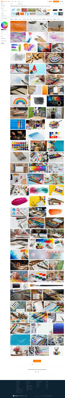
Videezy (17, 385)
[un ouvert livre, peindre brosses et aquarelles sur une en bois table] (55, 233)
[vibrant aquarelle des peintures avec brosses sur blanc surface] (44, 244)
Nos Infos (38, 385)
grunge (34, 19)
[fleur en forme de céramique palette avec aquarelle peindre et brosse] (54, 124)
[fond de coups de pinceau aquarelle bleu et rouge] (58, 328)
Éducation (18, 387)
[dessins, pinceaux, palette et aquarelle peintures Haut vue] (18, 223)
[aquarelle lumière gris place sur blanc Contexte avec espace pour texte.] (17, 58)
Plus (22, 1)
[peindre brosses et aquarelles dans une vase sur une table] (38, 233)
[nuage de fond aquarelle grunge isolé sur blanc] (38, 101)
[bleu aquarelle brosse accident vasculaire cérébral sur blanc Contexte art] (35, 135)
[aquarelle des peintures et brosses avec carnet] (37, 201)
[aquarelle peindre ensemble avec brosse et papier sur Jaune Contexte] (56, 190)
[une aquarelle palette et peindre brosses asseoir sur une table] (58, 47)
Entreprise (18, 386)
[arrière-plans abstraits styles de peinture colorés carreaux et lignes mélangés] (44, 90)
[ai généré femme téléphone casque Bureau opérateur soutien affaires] (44, 47)
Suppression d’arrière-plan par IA (20, 391)
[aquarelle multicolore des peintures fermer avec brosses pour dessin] (37, 276)
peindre (31, 19)
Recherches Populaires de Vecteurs (29, 386)
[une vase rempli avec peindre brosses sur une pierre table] (56, 26)
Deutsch (47, 386)
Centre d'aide (38, 383)
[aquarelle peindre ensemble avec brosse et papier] (56, 157)
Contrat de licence (29, 383)
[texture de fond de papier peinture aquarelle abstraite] (56, 37)
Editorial (19, 1)
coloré (58, 19)
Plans (48, 1)
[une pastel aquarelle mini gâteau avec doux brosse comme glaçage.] (55, 69)
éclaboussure (44, 19)
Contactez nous (38, 384)
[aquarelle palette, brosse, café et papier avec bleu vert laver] (59, 244)
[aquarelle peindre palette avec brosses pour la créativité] (36, 223)
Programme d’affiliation (29, 385)
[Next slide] (63, 19)
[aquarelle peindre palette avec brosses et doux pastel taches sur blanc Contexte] (26, 286)
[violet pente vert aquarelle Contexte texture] (18, 37)
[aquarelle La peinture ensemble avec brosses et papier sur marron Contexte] (19, 168)
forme (61, 19)
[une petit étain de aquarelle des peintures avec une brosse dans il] (54, 223)
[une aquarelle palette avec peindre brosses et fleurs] (54, 58)
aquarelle (24, 19)
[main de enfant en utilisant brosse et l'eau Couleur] (19, 113)
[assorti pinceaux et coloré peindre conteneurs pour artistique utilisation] (57, 351)
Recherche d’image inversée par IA (20, 389)
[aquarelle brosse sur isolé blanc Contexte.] (46, 286)
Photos (12, 1)
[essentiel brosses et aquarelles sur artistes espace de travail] (20, 295)
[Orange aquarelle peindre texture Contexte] (18, 26)
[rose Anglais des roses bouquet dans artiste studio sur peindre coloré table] (19, 351)
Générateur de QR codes (19, 392)
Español (47, 384)
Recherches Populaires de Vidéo (29, 390)
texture (40, 19)
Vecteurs (9, 1)
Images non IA (3, 11)
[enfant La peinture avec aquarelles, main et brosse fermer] (19, 69)
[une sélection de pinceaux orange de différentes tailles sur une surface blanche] (35, 90)
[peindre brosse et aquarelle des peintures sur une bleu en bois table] (17, 124)
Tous (2, 9)
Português (47, 385)
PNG (20, 19)
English (47, 383)
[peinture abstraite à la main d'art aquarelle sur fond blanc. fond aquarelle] (30, 47)
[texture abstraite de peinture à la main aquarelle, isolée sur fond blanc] (16, 47)
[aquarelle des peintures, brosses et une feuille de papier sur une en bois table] (38, 306)
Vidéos (15, 1)
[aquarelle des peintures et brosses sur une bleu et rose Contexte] (35, 179)
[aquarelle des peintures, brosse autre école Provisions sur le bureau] (18, 179)
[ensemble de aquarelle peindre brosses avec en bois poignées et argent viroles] (19, 157)
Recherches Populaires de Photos (29, 388)
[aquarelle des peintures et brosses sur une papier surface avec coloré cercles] (19, 317)
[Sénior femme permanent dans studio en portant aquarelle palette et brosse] (55, 113)
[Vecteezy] (4, 1)
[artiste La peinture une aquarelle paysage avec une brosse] (54, 306)
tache (51, 19)
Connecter (61, 1)
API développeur (18, 388)
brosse (27, 19)
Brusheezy (18, 383)
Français (47, 387)
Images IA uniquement (4, 10)
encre (37, 19)
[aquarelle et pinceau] (56, 339)
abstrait (48, 19)
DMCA (27, 384)
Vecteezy (18, 384)
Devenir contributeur (38, 386)
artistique (54, 19)
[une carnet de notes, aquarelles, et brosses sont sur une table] (30, 306)
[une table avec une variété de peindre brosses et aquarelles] (53, 295)
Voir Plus (61, 13)
